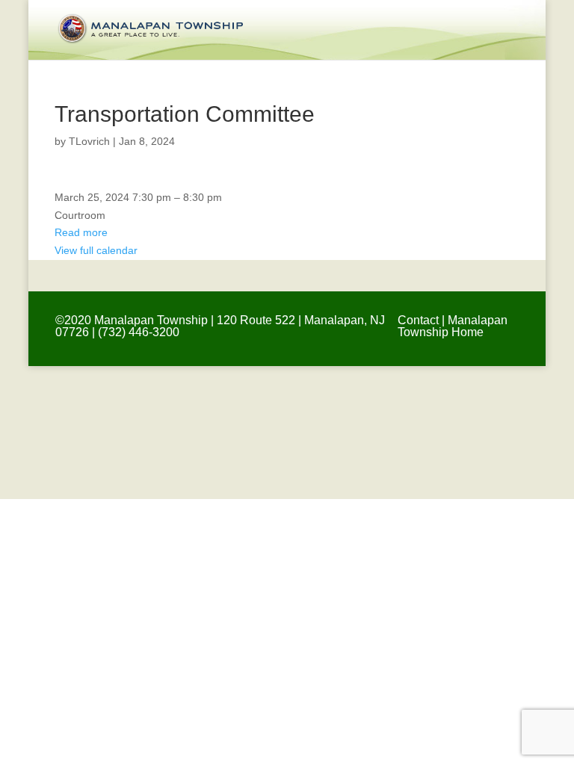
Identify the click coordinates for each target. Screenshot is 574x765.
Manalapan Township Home (452, 326)
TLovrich (89, 141)
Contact (418, 320)
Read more (81, 232)
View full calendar (96, 250)
